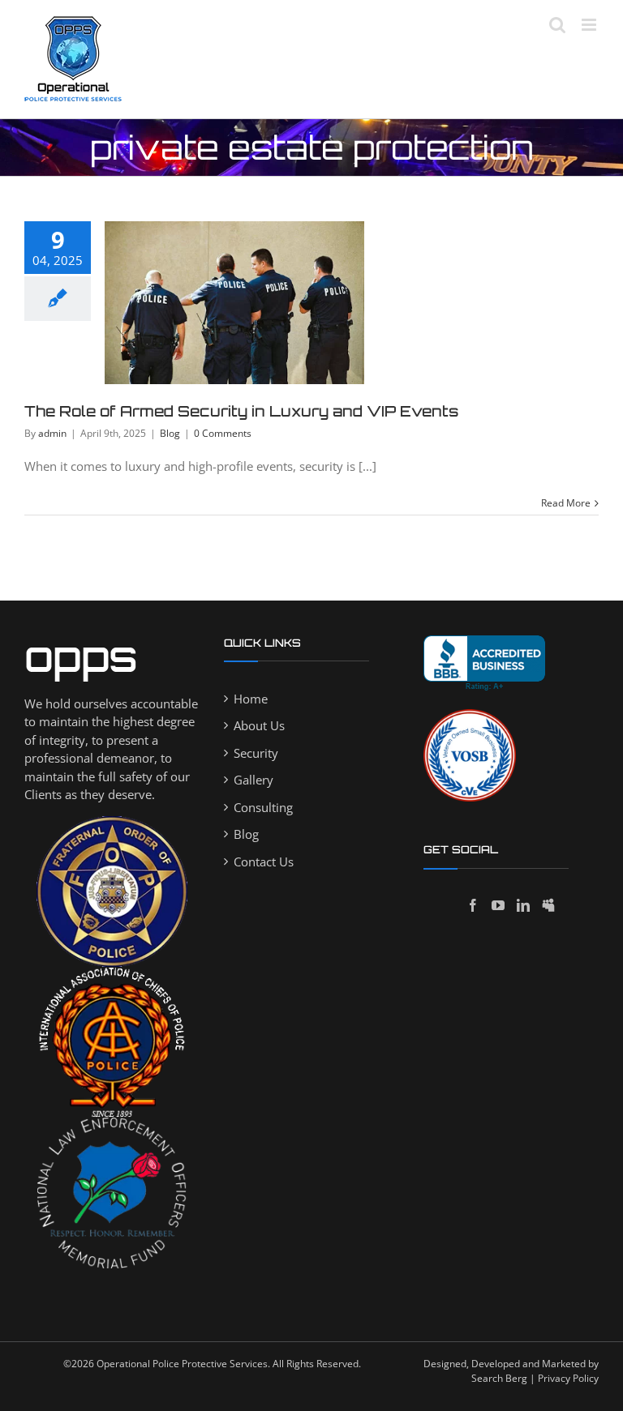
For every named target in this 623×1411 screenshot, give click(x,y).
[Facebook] (472, 905)
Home (251, 699)
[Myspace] (548, 905)
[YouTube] (498, 905)
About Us (259, 725)
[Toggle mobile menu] (590, 24)
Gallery (253, 780)
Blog (170, 433)
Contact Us (264, 861)
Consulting (263, 807)
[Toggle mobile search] (557, 24)
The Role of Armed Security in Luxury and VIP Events (241, 411)
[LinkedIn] (523, 905)
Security (256, 753)
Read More (566, 503)
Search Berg (499, 1378)
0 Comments (222, 433)
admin (52, 433)
